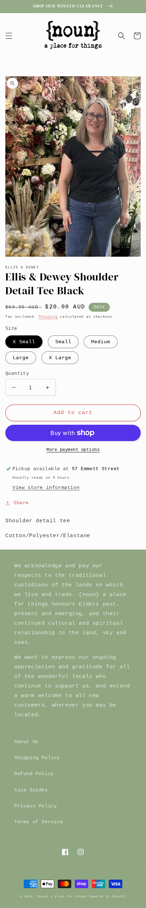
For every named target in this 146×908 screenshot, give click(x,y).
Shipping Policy (37, 758)
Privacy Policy (35, 806)
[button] (9, 36)
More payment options (73, 449)
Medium (100, 342)
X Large (60, 358)
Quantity (17, 373)
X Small (24, 342)
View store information (45, 487)
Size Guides (31, 790)
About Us (26, 742)
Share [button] (21, 503)
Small (63, 342)
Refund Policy (34, 773)
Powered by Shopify (107, 896)
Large (21, 358)
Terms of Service (38, 822)
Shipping (48, 317)
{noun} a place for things (61, 896)
